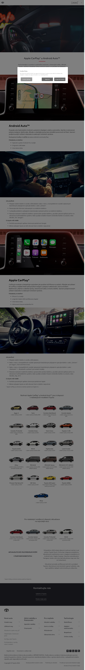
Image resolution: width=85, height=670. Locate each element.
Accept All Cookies (59, 79)
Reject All (47, 79)
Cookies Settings (26, 79)
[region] (42, 75)
